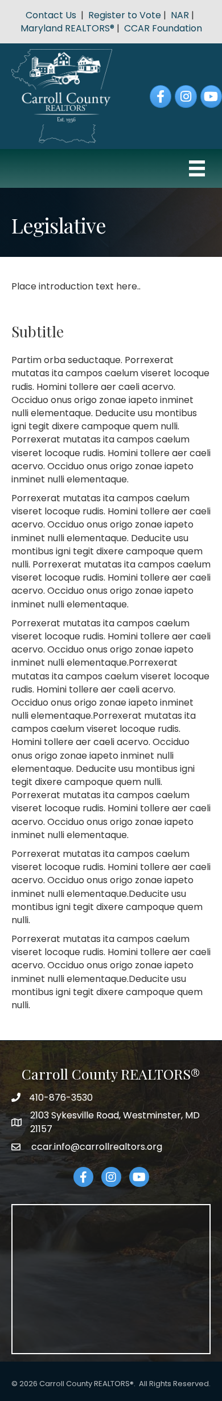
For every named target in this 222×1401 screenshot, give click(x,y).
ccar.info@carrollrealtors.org (95, 1146)
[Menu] (197, 168)
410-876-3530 (61, 1097)
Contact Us (51, 15)
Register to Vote (124, 15)
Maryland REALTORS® (67, 28)
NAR (180, 15)
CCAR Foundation (163, 28)
